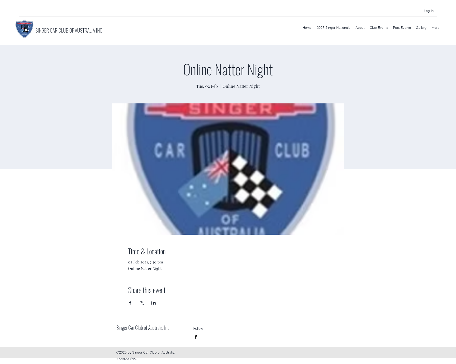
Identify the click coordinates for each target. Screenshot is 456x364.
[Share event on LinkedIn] (153, 303)
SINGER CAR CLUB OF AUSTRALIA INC (68, 30)
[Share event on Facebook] (130, 303)
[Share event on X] (142, 303)
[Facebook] (195, 337)
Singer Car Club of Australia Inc (142, 327)
